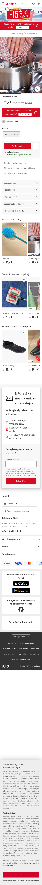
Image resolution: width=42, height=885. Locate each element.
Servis (5, 546)
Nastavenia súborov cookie (28, 881)
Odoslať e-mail (15, 504)
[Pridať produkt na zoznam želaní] (35, 146)
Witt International (11, 539)
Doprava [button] (28, 103)
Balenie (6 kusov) (11, 134)
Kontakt (6, 496)
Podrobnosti (9, 190)
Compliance (34, 654)
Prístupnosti (23, 649)
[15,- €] (14, 239)
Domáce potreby (15, 33)
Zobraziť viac (32, 475)
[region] (21, 822)
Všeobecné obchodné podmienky (21, 643)
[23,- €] (14, 294)
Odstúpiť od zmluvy (21, 637)
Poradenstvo (8, 554)
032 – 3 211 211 (11, 530)
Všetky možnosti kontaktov (18, 511)
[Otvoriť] (37, 25)
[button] (3, 3)
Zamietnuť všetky (9, 881)
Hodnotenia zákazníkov (14, 211)
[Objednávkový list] (28, 3)
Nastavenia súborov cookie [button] (21, 660)
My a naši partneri (11, 771)
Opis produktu (10, 183)
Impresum (35, 649)
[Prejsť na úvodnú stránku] (10, 3)
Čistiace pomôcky (30, 33)
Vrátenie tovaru (11, 197)
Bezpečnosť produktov (14, 204)
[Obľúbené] (33, 3)
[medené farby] (4, 121)
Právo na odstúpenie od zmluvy (15, 654)
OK (21, 875)
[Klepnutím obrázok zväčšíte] (37, 89)
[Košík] (39, 3)
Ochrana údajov (9, 649)
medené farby (12, 122)
